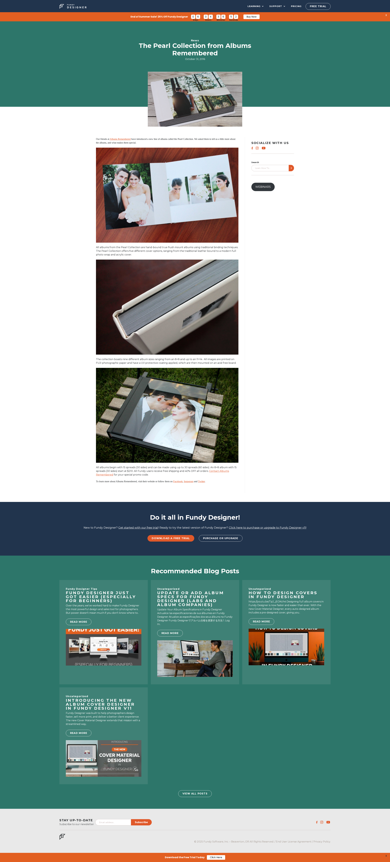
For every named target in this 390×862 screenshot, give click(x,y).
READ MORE (78, 621)
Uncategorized (168, 588)
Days (195, 20)
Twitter (201, 481)
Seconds (233, 20)
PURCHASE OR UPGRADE (220, 538)
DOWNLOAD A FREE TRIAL (171, 538)
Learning (254, 6)
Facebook (178, 481)
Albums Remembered (120, 139)
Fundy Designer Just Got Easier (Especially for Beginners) (101, 596)
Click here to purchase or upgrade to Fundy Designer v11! (267, 527)
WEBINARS (263, 187)
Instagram (188, 481)
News (195, 40)
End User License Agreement (294, 841)
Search (255, 162)
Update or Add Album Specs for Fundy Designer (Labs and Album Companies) (190, 598)
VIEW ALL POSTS (195, 793)
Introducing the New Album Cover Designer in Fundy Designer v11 (100, 704)
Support (275, 6)
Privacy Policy (322, 841)
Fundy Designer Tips (81, 588)
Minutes (221, 20)
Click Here (216, 857)
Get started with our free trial (138, 527)
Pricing (296, 6)
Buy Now (251, 16)
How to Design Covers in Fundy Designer (283, 594)
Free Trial (318, 6)
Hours (208, 20)
